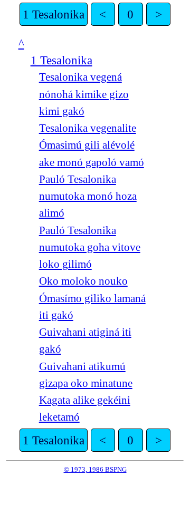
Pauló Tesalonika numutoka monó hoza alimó (88, 196)
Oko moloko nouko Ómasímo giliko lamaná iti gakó (92, 298)
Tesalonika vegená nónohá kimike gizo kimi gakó (84, 94)
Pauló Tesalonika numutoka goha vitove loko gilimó (89, 247)
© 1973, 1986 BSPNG (95, 469)
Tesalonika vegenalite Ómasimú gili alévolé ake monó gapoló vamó (91, 145)
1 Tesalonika (53, 14)
